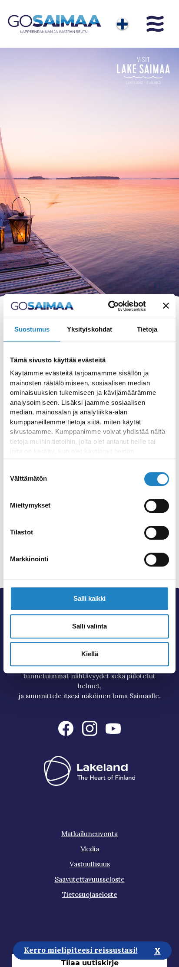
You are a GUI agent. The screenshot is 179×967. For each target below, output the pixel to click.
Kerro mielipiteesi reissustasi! (80, 950)
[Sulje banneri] (166, 306)
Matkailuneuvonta (89, 834)
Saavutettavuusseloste (90, 879)
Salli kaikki (89, 598)
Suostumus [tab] (32, 329)
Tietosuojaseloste (89, 894)
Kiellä (89, 654)
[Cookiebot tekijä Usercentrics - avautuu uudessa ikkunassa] (110, 306)
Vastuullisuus (90, 864)
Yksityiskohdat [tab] (89, 329)
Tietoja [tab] (147, 329)
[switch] (156, 506)
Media (89, 849)
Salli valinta (89, 626)
